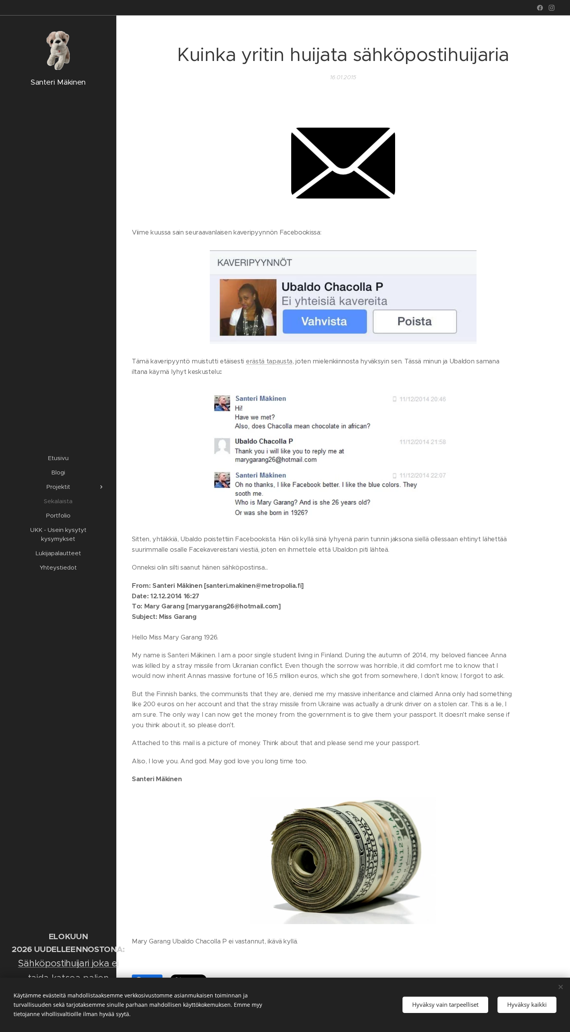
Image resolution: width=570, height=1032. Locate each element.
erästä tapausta (269, 361)
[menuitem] (58, 457)
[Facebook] (540, 7)
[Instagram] (551, 7)
